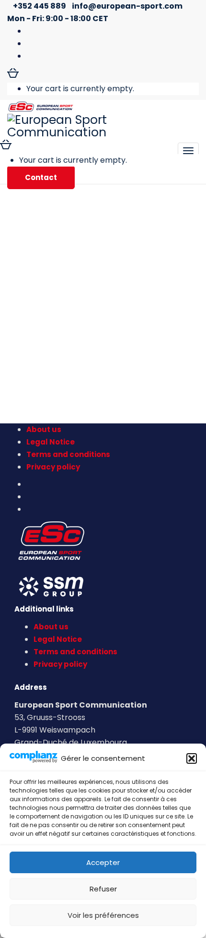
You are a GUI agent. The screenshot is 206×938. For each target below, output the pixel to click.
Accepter (103, 862)
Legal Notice (50, 442)
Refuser (103, 889)
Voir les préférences (103, 915)
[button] (191, 758)
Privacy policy (53, 467)
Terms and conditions (68, 454)
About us (43, 429)
